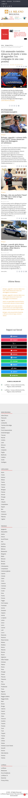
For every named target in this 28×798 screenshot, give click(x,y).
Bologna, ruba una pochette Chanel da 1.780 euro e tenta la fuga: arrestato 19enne (13, 313)
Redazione (9, 1)
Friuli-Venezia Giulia (6, 430)
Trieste (3, 487)
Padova (3, 664)
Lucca (2, 632)
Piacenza (3, 679)
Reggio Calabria (5, 696)
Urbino (3, 741)
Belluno (3, 549)
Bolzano (3, 559)
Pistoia (3, 684)
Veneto (3, 428)
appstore (15, 371)
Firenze (3, 492)
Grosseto (3, 610)
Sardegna (3, 462)
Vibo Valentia (4, 753)
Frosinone (3, 605)
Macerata (3, 635)
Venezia (3, 485)
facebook (15, 336)
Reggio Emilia (4, 699)
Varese (3, 743)
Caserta (3, 573)
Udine (2, 738)
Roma (2, 499)
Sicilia (2, 460)
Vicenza (3, 755)
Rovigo (3, 706)
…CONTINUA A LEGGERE (12, 99)
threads (15, 347)
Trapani (3, 733)
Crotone (3, 588)
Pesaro (3, 674)
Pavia (2, 669)
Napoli (3, 507)
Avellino (3, 544)
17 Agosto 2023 (5, 64)
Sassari (3, 711)
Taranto (3, 723)
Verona (3, 750)
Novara (3, 652)
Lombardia (4, 423)
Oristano (3, 662)
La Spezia (3, 618)
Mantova (3, 637)
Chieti (2, 578)
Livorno (3, 627)
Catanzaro (3, 514)
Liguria (3, 420)
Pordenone (4, 686)
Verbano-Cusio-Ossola (7, 745)
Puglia (3, 452)
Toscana (3, 435)
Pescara (3, 677)
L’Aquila (3, 502)
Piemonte (3, 418)
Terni (2, 728)
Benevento (4, 551)
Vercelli (3, 748)
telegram (15, 364)
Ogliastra (3, 657)
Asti (2, 541)
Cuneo (3, 591)
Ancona (3, 494)
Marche (3, 437)
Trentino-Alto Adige (6, 425)
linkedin (15, 357)
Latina (2, 620)
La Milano (3, 1)
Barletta (3, 546)
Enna (2, 593)
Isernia (3, 615)
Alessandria (4, 532)
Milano (3, 480)
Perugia (3, 497)
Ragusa (3, 691)
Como (2, 581)
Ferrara (3, 598)
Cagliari (3, 519)
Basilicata (3, 455)
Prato (2, 689)
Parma (2, 667)
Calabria (3, 457)
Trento (3, 482)
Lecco (2, 625)
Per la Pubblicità (16, 1)
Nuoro (3, 655)
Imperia (3, 613)
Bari (2, 509)
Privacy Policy (5, 780)
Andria (3, 534)
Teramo (3, 726)
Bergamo (3, 554)
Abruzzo (3, 445)
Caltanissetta (4, 566)
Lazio (2, 442)
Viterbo (3, 758)
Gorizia (3, 608)
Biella (2, 556)
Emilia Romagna (5, 433)
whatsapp (15, 361)
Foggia (3, 600)
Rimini (2, 704)
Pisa (2, 682)
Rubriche (3, 778)
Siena (2, 716)
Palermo (3, 516)
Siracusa (3, 718)
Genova (3, 477)
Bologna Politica (19, 64)
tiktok (15, 368)
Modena (3, 645)
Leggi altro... (4, 271)
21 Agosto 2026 (5, 252)
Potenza (3, 512)
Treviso (3, 736)
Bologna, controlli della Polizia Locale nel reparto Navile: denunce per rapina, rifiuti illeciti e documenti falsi (14, 247)
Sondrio (3, 721)
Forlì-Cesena (4, 603)
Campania (3, 450)
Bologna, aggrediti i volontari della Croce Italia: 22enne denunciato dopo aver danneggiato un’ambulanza (13, 290)
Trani (2, 731)
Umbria (3, 440)
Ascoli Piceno (4, 539)
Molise (3, 447)
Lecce (2, 623)
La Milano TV (4, 3)
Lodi (2, 630)
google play (15, 375)
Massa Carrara (4, 640)
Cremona (3, 586)
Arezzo (3, 537)
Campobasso (4, 504)
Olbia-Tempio (4, 659)
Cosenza (3, 583)
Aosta (2, 472)
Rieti (2, 701)
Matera (3, 642)
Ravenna (3, 694)
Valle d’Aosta (4, 415)
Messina (3, 650)
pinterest (15, 354)
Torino (3, 475)
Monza (3, 647)
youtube (15, 350)
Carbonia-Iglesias (5, 571)
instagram (15, 340)
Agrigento (3, 529)
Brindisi (3, 564)
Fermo (3, 596)
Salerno (3, 709)
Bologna (12, 64)
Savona (3, 713)
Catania (3, 576)
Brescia (3, 561)
